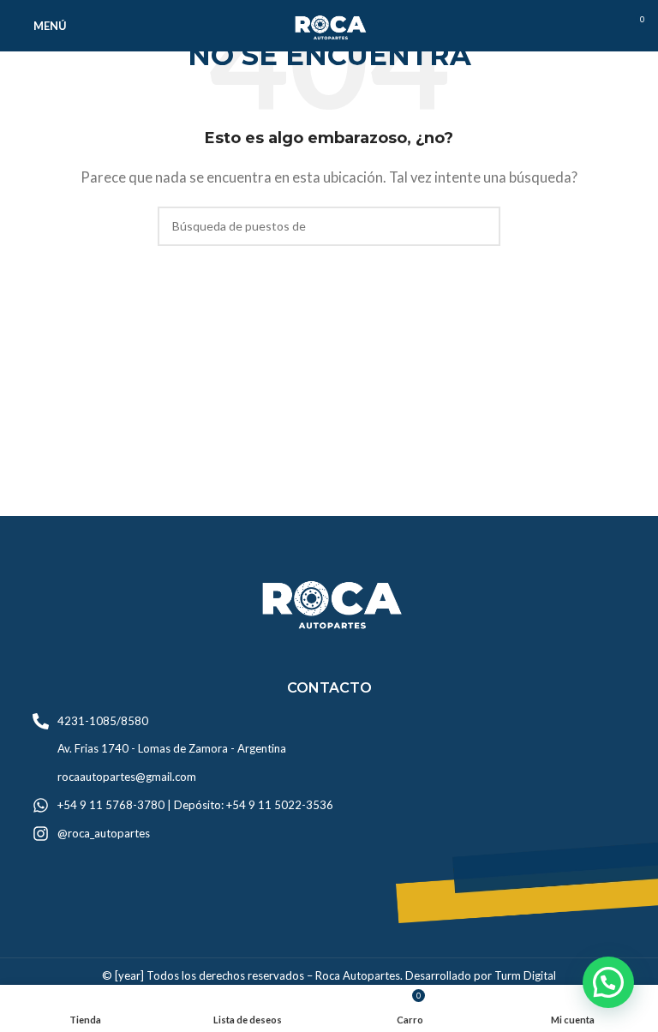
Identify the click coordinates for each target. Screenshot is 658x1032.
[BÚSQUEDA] (480, 226)
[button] (608, 982)
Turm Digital (525, 975)
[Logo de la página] (329, 24)
